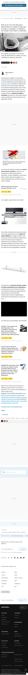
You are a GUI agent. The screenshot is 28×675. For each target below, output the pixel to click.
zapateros (4, 583)
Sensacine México (18, 659)
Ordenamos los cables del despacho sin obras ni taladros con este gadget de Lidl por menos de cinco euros (14, 532)
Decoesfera (3, 645)
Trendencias (4, 643)
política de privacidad (18, 552)
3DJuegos (16, 615)
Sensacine (16, 624)
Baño (15, 572)
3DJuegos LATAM (18, 654)
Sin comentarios (6, 62)
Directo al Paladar (5, 633)
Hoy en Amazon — (7, 337)
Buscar (22, 600)
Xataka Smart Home (5, 621)
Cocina (25, 18)
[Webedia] (5, 608)
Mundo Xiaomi (4, 624)
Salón (15, 575)
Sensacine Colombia (18, 661)
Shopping (5, 414)
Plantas (3, 572)
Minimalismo (4, 578)
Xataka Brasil (4, 656)
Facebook (12, 557)
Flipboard (14, 63)
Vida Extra (16, 617)
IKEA (11, 18)
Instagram (15, 557)
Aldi (15, 586)
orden (18, 418)
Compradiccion (4, 647)
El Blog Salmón (17, 643)
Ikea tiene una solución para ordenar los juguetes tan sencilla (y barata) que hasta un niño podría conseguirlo (14, 163)
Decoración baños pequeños (17, 535)
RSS (18, 557)
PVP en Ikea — (6, 191)
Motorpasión (17, 633)
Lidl (2, 586)
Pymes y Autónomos (18, 645)
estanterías (4, 580)
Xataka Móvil (4, 617)
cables (23, 418)
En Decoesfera (5, 160)
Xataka (2, 615)
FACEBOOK (4, 407)
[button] (9, 72)
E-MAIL (20, 407)
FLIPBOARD (15, 407)
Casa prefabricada (18, 18)
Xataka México (4, 654)
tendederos (17, 583)
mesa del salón (6, 84)
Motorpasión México (18, 665)
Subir (22, 607)
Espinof (16, 626)
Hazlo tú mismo (18, 578)
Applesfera (3, 619)
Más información (15, 673)
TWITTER (9, 407)
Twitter (11, 63)
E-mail (16, 63)
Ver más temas (5, 591)
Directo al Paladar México (6, 665)
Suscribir (22, 549)
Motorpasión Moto (18, 636)
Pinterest (21, 557)
